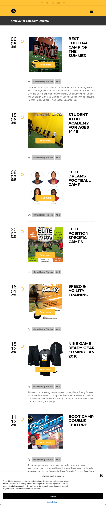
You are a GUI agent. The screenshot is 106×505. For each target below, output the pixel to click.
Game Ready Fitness (43, 81)
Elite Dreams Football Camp (79, 178)
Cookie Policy (52, 502)
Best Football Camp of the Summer (79, 47)
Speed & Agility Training (78, 290)
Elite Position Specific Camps (78, 235)
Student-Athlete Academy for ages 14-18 (78, 123)
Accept (53, 496)
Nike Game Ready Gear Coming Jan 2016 (81, 349)
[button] (101, 475)
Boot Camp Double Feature (81, 420)
